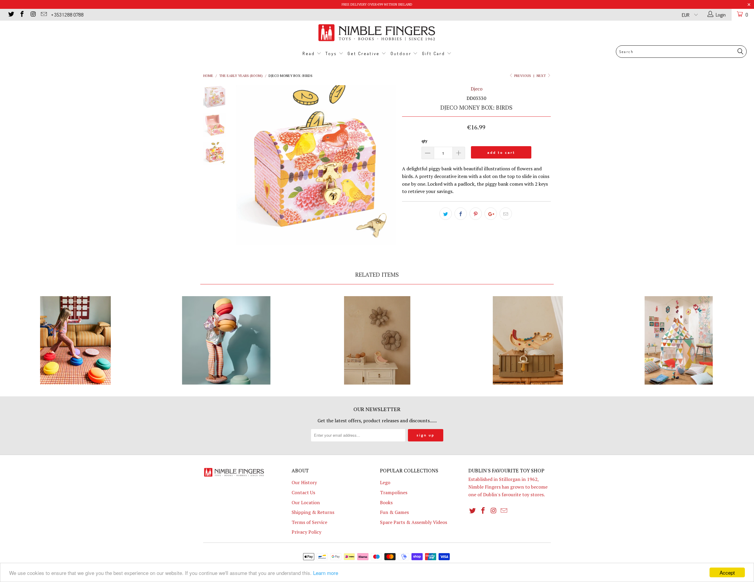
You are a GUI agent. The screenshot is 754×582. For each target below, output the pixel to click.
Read (309, 53)
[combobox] (681, 51)
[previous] (244, 165)
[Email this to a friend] (506, 213)
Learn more (325, 572)
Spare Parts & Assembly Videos (413, 522)
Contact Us (303, 492)
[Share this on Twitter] (445, 213)
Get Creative (364, 53)
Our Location (306, 502)
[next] (387, 165)
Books (386, 502)
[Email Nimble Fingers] (43, 14)
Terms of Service (309, 522)
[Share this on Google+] (491, 213)
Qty (424, 141)
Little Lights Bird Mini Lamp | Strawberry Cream (377, 340)
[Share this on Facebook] (460, 213)
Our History (304, 482)
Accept (727, 572)
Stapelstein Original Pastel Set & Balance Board (226, 340)
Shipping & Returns (313, 512)
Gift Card (434, 53)
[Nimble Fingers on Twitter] (10, 14)
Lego (385, 482)
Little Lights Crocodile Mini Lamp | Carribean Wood (528, 340)
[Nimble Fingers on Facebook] (21, 14)
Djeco (476, 88)
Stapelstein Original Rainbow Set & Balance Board (75, 340)
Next (542, 75)
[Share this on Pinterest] (475, 213)
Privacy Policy (306, 532)
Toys (332, 53)
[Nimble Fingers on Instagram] (32, 14)
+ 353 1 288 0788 (67, 14)
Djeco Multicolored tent (679, 340)
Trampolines (393, 492)
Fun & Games (394, 512)
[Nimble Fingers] (377, 32)
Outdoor (402, 53)
